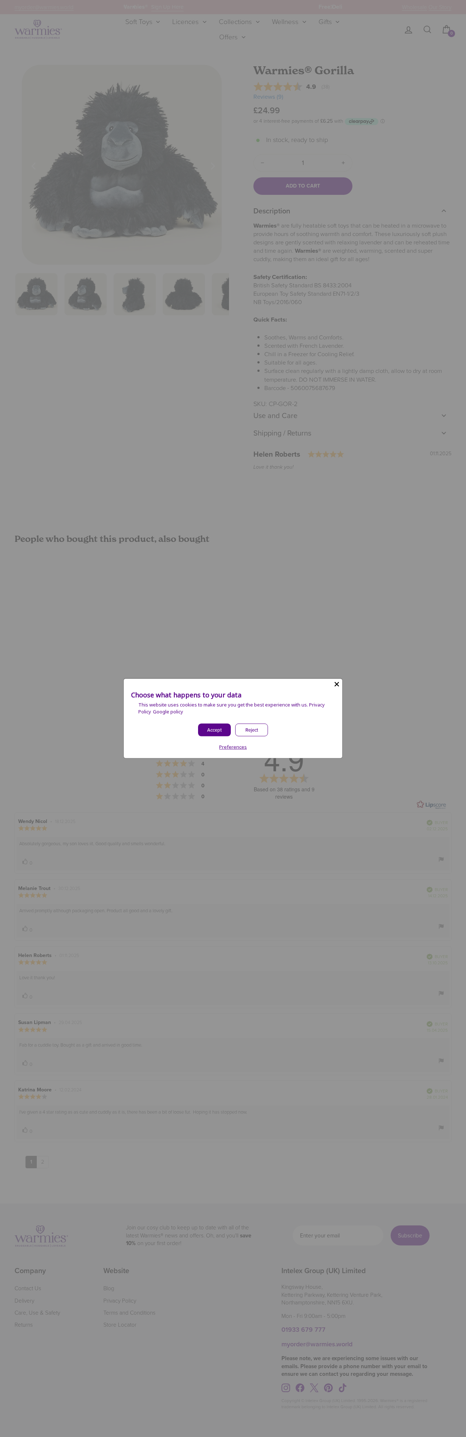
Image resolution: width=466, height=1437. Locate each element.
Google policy (168, 711)
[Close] (336, 684)
